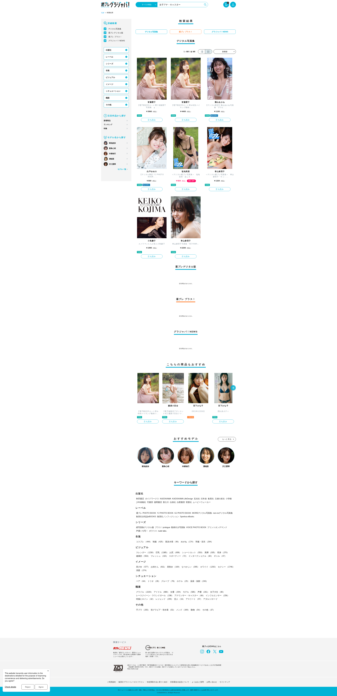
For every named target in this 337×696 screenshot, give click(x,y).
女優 (176, 592)
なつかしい (190, 567)
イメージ (109, 84)
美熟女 (174, 567)
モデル (190, 592)
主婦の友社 (220, 498)
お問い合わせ (212, 682)
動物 (196, 610)
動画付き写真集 (178, 527)
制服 (158, 542)
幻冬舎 (204, 498)
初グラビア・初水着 (163, 610)
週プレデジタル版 (115, 33)
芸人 (179, 599)
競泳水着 (172, 542)
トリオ (154, 581)
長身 (223, 552)
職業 (108, 98)
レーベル (109, 57)
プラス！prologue (162, 527)
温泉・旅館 (199, 581)
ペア (141, 581)
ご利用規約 (111, 682)
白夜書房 (181, 502)
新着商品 (107, 121)
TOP (102, 13)
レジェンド (164, 599)
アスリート (194, 599)
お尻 (175, 552)
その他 (108, 105)
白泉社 (173, 502)
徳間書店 (158, 502)
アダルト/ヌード (210, 599)
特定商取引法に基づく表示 (157, 682)
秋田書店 (140, 498)
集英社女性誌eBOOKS (146, 516)
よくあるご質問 (198, 682)
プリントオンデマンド (217, 527)
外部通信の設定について (179, 682)
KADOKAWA (165, 498)
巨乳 (162, 552)
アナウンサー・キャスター (189, 595)
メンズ (183, 610)
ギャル (220, 556)
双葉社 (189, 502)
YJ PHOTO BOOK (165, 513)
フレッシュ (159, 556)
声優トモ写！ (142, 531)
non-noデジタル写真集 (223, 513)
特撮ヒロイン (145, 599)
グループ (168, 581)
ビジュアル (110, 77)
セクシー (226, 567)
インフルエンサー (217, 595)
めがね (187, 542)
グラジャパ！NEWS (116, 41)
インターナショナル (201, 556)
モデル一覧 (122, 169)
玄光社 (197, 498)
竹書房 (150, 502)
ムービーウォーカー (202, 502)
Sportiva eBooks (187, 516)
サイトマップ (225, 682)
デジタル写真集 (114, 29)
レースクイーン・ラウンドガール (154, 595)
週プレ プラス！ (115, 37)
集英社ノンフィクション (168, 516)
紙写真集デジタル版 (145, 527)
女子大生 (217, 592)
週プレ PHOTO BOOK (146, 513)
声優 (203, 592)
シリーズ (109, 64)
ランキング (108, 124)
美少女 (143, 567)
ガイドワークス (152, 498)
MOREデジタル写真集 (202, 513)
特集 (105, 128)
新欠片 (166, 502)
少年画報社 (141, 502)
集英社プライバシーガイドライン (131, 682)
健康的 (143, 556)
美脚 (210, 552)
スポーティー (178, 556)
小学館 (229, 498)
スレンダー (145, 552)
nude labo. (162, 531)
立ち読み (152, 120)
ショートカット (193, 552)
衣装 (108, 70)
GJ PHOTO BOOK (182, 513)
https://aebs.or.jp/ (132, 669)
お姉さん (158, 567)
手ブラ (143, 610)
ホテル (183, 581)
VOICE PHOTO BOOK (196, 527)
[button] (233, 388)
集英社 (211, 498)
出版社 (108, 50)
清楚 (142, 570)
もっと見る (227, 439)
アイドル (161, 592)
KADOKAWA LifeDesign (182, 498)
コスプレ (144, 542)
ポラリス (153, 531)
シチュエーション (113, 91)
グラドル (144, 592)
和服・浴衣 (204, 542)
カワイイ (208, 567)
